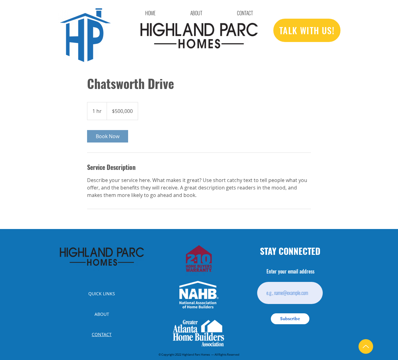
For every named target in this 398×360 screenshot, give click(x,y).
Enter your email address (290, 272)
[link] (107, 136)
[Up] (366, 346)
